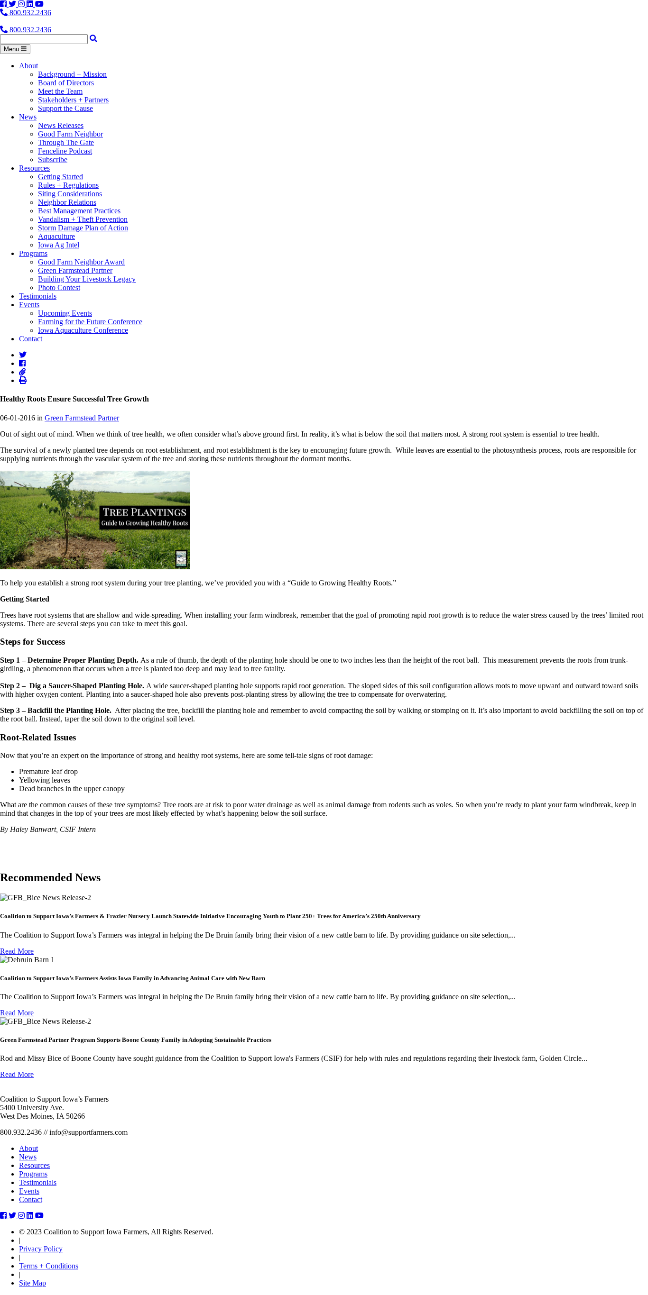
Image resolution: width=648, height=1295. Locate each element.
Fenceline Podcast (65, 151)
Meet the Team (60, 91)
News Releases (60, 125)
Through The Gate (66, 142)
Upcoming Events (65, 313)
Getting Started (60, 177)
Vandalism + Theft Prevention (83, 219)
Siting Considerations (70, 194)
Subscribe (52, 159)
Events (29, 305)
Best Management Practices (79, 211)
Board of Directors (66, 83)
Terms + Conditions (48, 1266)
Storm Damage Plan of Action (83, 228)
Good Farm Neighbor (70, 134)
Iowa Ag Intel (58, 245)
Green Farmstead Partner (75, 270)
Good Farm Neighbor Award (81, 262)
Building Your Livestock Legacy (87, 279)
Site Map (32, 1283)
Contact (30, 339)
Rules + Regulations (68, 185)
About (28, 66)
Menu (12, 49)
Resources (34, 168)
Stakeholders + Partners (73, 100)
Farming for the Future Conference (90, 322)
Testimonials (37, 296)
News (28, 117)
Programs (33, 253)
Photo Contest (59, 287)
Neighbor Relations (67, 202)
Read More (17, 951)
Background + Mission (72, 74)
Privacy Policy (41, 1249)
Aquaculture (56, 236)
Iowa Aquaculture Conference (83, 330)
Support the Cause (65, 108)
